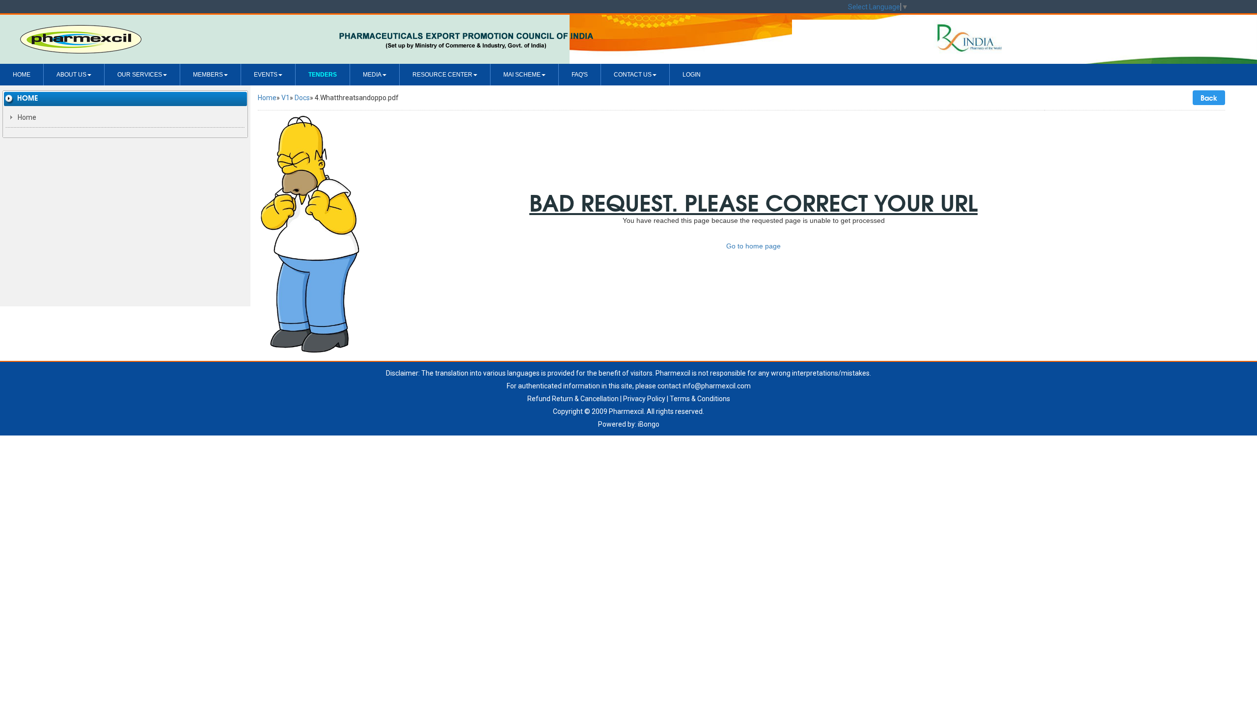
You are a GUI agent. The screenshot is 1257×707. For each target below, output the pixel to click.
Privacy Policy (644, 399)
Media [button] (372, 74)
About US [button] (71, 74)
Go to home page (753, 246)
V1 (285, 98)
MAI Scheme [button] (522, 74)
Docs (302, 98)
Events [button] (265, 74)
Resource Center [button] (442, 74)
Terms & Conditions (700, 399)
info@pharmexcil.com (717, 386)
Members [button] (208, 74)
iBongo (648, 424)
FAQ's (580, 74)
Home (21, 74)
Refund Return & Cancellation (573, 399)
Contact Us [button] (633, 74)
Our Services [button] (139, 74)
